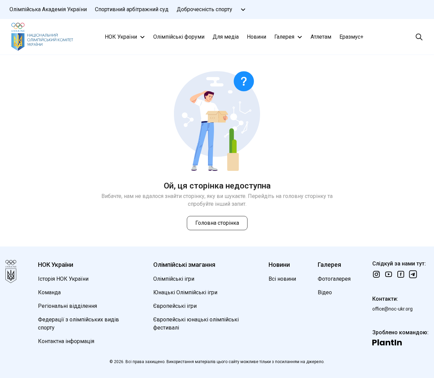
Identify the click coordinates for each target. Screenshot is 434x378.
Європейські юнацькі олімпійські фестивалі (196, 323)
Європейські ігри (175, 306)
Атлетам (321, 37)
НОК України (121, 37)
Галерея (284, 37)
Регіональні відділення (67, 306)
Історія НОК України (63, 279)
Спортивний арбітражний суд (132, 9)
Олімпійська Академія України (48, 9)
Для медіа (226, 37)
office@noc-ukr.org (392, 309)
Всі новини (282, 279)
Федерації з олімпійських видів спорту (78, 323)
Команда (49, 292)
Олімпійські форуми (178, 37)
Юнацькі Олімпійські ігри (185, 292)
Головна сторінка (217, 223)
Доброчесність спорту (204, 9)
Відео (325, 292)
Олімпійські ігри (173, 279)
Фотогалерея (334, 279)
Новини (256, 37)
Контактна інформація (66, 341)
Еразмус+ (351, 37)
